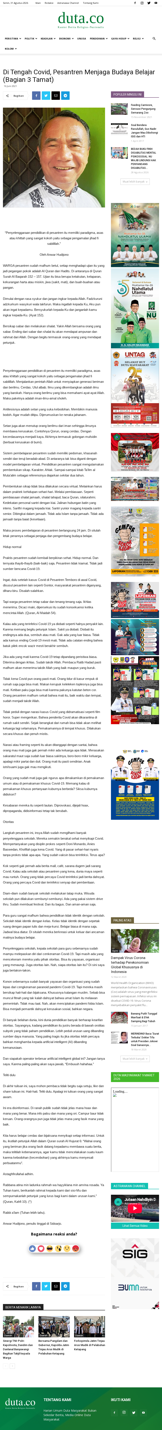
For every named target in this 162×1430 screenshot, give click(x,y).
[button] (154, 39)
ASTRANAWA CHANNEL (129, 1186)
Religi (137, 38)
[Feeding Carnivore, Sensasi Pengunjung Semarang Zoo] (119, 109)
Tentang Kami (91, 2)
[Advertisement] (54, 219)
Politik (29, 38)
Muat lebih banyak (133, 181)
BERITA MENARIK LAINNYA (23, 1307)
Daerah (8, 1335)
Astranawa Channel (68, 2)
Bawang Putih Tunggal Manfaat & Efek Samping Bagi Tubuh (144, 1017)
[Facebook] (135, 3)
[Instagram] (142, 3)
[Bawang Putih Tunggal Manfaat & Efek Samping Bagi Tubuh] (119, 1017)
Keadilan (47, 38)
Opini (115, 950)
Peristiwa (11, 38)
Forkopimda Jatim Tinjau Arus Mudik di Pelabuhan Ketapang (89, 1345)
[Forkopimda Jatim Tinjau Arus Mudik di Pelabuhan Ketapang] (89, 1326)
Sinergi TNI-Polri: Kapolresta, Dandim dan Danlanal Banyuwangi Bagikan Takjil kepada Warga (18, 1349)
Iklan (38, 2)
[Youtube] (156, 3)
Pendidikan (97, 38)
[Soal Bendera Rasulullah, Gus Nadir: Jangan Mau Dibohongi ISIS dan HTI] (119, 129)
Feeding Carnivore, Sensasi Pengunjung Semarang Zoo (143, 109)
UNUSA (81, 38)
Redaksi (49, 2)
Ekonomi (65, 38)
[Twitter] (149, 3)
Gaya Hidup (118, 38)
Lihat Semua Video (135, 1225)
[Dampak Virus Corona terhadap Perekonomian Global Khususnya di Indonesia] (135, 941)
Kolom (9, 48)
